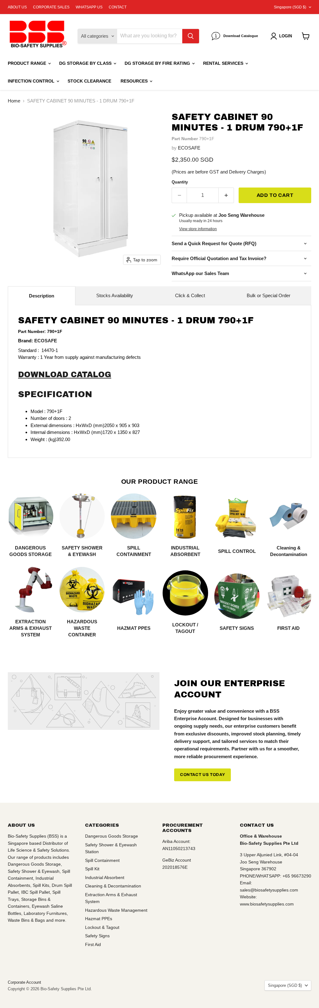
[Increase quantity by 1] (226, 195)
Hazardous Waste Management (116, 910)
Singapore (290, 7)
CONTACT (117, 7)
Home (14, 100)
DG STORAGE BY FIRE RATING (158, 63)
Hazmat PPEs (98, 918)
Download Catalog (64, 374)
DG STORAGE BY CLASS (86, 63)
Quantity (180, 182)
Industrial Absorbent (104, 877)
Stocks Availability (114, 295)
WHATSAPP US (89, 7)
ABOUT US (17, 7)
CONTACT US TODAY (202, 775)
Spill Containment (102, 860)
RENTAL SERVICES (224, 63)
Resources (135, 80)
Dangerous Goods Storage (111, 836)
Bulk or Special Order (268, 295)
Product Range (27, 63)
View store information (198, 229)
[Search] (190, 36)
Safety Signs (97, 935)
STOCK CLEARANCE (89, 80)
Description (41, 295)
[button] (282, 36)
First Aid (93, 944)
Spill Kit (92, 868)
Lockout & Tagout (102, 927)
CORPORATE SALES (51, 7)
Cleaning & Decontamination (113, 885)
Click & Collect (190, 295)
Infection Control (32, 80)
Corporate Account (24, 982)
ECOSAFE (189, 147)
